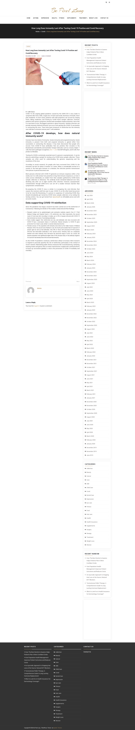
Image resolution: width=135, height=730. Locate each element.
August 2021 (91, 375)
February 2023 (91, 306)
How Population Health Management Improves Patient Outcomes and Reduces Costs (96, 60)
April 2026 (90, 199)
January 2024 (91, 268)
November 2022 (92, 317)
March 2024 (90, 260)
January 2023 (91, 310)
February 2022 (91, 352)
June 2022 (90, 337)
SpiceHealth (57, 197)
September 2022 (92, 325)
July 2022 (90, 333)
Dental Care (90, 495)
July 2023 (90, 287)
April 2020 (90, 432)
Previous (28, 281)
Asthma (35, 18)
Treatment (83, 18)
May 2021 (90, 382)
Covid (28, 46)
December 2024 (91, 241)
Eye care (89, 503)
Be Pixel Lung (67, 10)
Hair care (89, 514)
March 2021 (90, 390)
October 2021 (91, 367)
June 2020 (90, 424)
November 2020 (92, 405)
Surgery (89, 529)
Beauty (89, 472)
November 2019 (92, 451)
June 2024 (90, 253)
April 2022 (90, 344)
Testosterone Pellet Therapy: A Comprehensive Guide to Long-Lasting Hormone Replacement (96, 77)
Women (89, 545)
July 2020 (90, 421)
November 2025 (92, 214)
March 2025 (90, 230)
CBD (88, 484)
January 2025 (91, 237)
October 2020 (91, 409)
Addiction (90, 468)
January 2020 (91, 444)
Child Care (90, 487)
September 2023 (92, 279)
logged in (37, 306)
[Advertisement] (53, 97)
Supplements (71, 18)
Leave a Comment (46, 56)
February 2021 (91, 394)
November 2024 (92, 245)
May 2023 (90, 295)
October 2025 (91, 218)
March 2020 (90, 436)
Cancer (89, 476)
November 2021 (92, 363)
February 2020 (91, 440)
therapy (89, 533)
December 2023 (91, 272)
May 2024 (90, 256)
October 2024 (91, 249)
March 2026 (90, 203)
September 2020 (92, 413)
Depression (45, 18)
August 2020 (91, 417)
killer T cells (53, 150)
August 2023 (91, 283)
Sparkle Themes (57, 728)
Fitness (61, 18)
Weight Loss (93, 18)
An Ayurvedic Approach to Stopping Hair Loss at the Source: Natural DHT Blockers (98, 68)
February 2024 (91, 264)
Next (78, 281)
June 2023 (90, 291)
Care (88, 480)
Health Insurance (92, 522)
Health (54, 18)
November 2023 (92, 275)
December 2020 (91, 402)
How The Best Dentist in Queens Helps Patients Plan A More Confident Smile (97, 52)
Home (28, 18)
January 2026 (91, 207)
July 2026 (90, 195)
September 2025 (92, 222)
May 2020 (90, 428)
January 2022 (91, 356)
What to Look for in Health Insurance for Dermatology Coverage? (98, 84)
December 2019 (91, 447)
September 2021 (92, 371)
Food (88, 510)
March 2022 (90, 348)
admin (38, 56)
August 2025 (91, 226)
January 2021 (91, 398)
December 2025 (91, 211)
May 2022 (90, 340)
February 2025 (91, 233)
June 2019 (90, 455)
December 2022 (91, 314)
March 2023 (90, 302)
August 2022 (91, 329)
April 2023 (90, 298)
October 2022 (91, 321)
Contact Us (104, 18)
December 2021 (91, 360)
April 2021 (90, 386)
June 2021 (90, 379)
